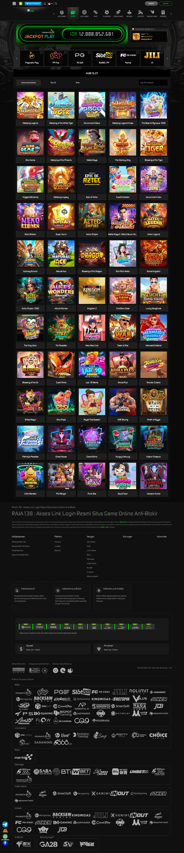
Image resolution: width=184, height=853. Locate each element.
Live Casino (84, 16)
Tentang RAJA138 (19, 542)
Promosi (163, 16)
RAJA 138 (104, 527)
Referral (57, 550)
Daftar (165, 4)
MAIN (63, 142)
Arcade (129, 16)
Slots (73, 16)
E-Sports (140, 16)
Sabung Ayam (152, 16)
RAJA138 (123, 522)
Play (49, 36)
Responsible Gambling (20, 546)
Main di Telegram (34, 4)
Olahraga (107, 16)
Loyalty (57, 546)
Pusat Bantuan (17, 550)
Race (95, 16)
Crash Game (118, 16)
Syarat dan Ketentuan (20, 555)
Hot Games (62, 16)
